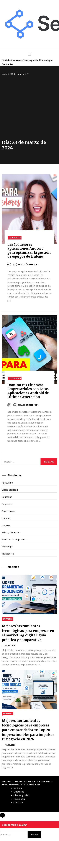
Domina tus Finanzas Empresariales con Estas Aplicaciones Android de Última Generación (28, 391)
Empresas (16, 60)
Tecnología (46, 60)
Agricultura (7, 482)
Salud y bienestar (11, 532)
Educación (7, 496)
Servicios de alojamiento (14, 539)
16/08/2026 (10, 645)
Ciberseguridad (31, 60)
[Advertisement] (29, 108)
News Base (34, 784)
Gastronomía (8, 511)
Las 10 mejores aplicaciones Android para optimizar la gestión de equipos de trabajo (29, 250)
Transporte (8, 553)
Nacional (6, 518)
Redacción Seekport (28, 264)
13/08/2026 (10, 745)
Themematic (16, 784)
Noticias (6, 60)
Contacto (7, 64)
